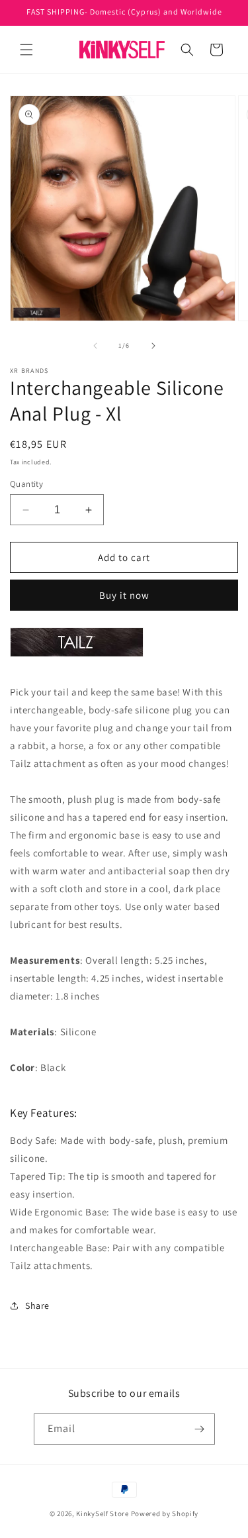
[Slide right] (153, 345)
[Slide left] (95, 345)
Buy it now (124, 595)
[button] (26, 49)
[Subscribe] (199, 1429)
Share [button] (37, 1305)
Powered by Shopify (165, 1513)
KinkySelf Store (102, 1513)
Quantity (26, 483)
